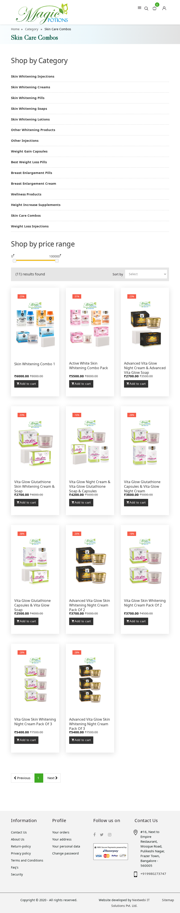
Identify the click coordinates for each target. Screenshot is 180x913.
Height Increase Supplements (35, 204)
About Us (17, 839)
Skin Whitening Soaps (29, 108)
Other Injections (24, 140)
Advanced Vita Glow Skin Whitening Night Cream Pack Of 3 (89, 724)
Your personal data (66, 846)
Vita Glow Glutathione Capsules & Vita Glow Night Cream (142, 486)
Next (51, 778)
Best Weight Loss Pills (29, 162)
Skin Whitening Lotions (30, 119)
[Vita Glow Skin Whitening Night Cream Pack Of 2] (145, 561)
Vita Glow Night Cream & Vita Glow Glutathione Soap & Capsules (89, 486)
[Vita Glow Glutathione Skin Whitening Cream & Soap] (35, 442)
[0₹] (14, 261)
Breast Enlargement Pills (31, 172)
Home (15, 29)
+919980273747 (153, 873)
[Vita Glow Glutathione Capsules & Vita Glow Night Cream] (145, 442)
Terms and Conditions (27, 860)
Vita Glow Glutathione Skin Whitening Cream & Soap (34, 486)
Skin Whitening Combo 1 (34, 364)
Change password (65, 853)
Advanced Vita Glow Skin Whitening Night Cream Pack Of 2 (89, 605)
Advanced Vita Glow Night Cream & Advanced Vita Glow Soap (145, 368)
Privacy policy (21, 853)
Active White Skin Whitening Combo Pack (88, 365)
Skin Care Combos (26, 215)
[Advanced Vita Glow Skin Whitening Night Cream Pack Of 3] (90, 680)
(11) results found (30, 274)
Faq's (14, 867)
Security (17, 874)
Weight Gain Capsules (29, 151)
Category (32, 29)
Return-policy (21, 846)
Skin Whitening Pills (27, 98)
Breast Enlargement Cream (33, 183)
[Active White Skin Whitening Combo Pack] (90, 324)
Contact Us (19, 832)
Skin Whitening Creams (30, 87)
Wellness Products (26, 194)
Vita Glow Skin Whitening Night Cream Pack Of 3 (35, 721)
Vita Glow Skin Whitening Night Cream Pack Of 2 (145, 603)
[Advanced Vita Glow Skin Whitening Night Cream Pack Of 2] (90, 561)
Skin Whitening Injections (32, 76)
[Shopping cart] (165, 7)
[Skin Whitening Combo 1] (35, 324)
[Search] (146, 8)
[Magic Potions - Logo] (42, 12)
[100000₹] (57, 261)
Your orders (60, 832)
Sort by (118, 274)
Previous (23, 778)
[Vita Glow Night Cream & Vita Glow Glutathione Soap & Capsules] (90, 442)
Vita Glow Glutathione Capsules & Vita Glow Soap (32, 605)
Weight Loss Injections (30, 226)
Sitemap (168, 900)
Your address (62, 839)
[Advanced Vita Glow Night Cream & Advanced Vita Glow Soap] (145, 324)
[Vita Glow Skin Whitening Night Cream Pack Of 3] (35, 680)
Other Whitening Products (33, 130)
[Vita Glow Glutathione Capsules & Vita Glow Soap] (35, 561)
